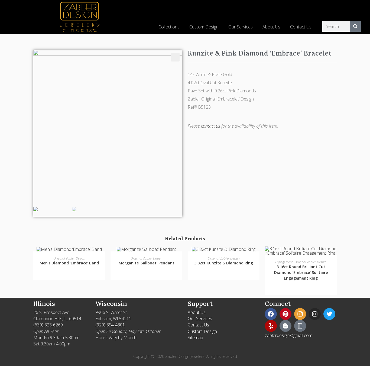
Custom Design (204, 27)
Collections (169, 27)
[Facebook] (271, 314)
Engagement (284, 262)
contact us (210, 126)
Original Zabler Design (69, 258)
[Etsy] (300, 326)
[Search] (355, 26)
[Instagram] (300, 314)
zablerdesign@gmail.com (288, 335)
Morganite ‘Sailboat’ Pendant (146, 262)
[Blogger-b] (285, 326)
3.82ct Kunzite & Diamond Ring (223, 262)
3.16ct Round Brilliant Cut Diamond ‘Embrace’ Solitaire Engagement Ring (301, 272)
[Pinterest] (285, 314)
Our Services (240, 27)
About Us (271, 27)
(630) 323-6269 (48, 325)
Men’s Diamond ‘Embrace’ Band (69, 262)
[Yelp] (271, 326)
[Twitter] (329, 314)
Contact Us (300, 27)
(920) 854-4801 (110, 325)
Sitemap (195, 338)
